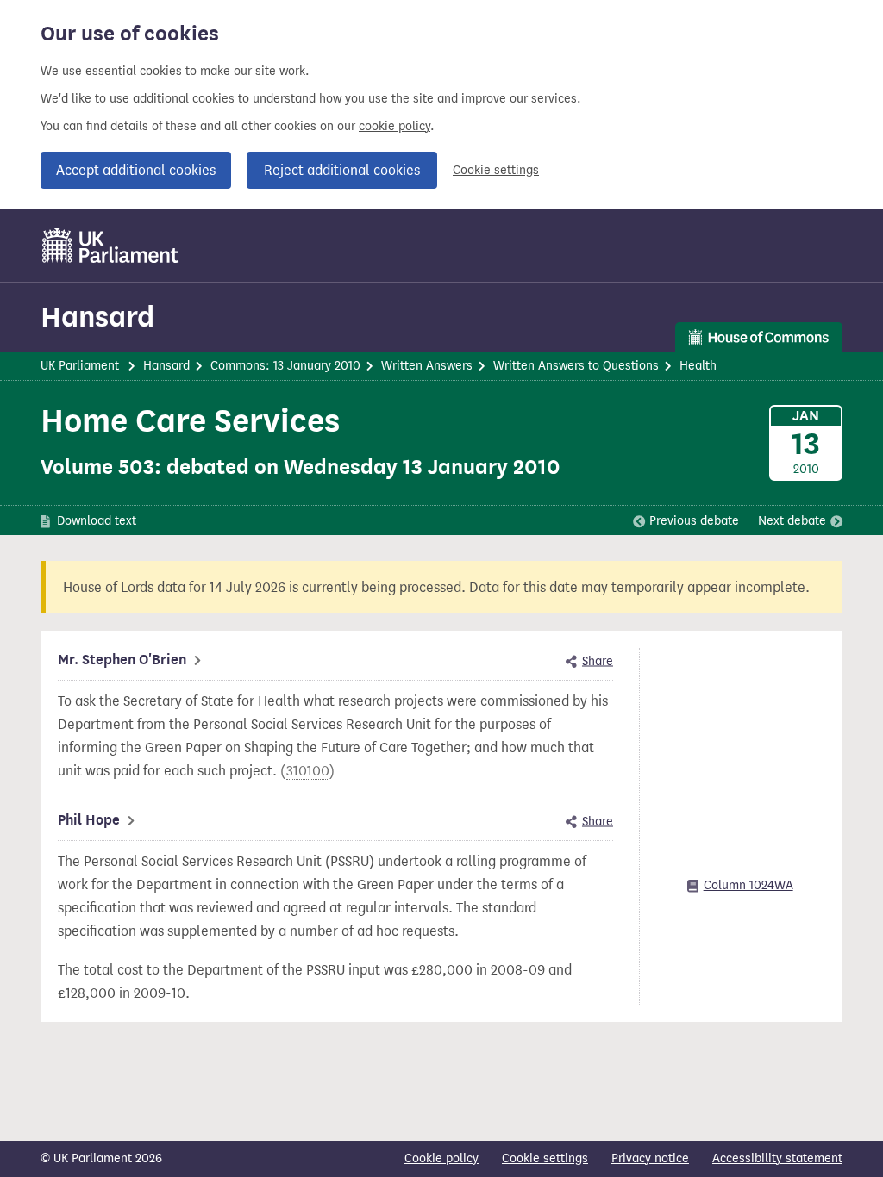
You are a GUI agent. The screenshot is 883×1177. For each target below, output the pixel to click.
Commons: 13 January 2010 (285, 365)
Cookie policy (441, 1158)
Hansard (97, 316)
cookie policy (394, 126)
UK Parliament (80, 365)
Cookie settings (496, 170)
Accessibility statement (777, 1158)
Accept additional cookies (136, 170)
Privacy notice (650, 1158)
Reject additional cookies (342, 170)
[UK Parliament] (111, 246)
